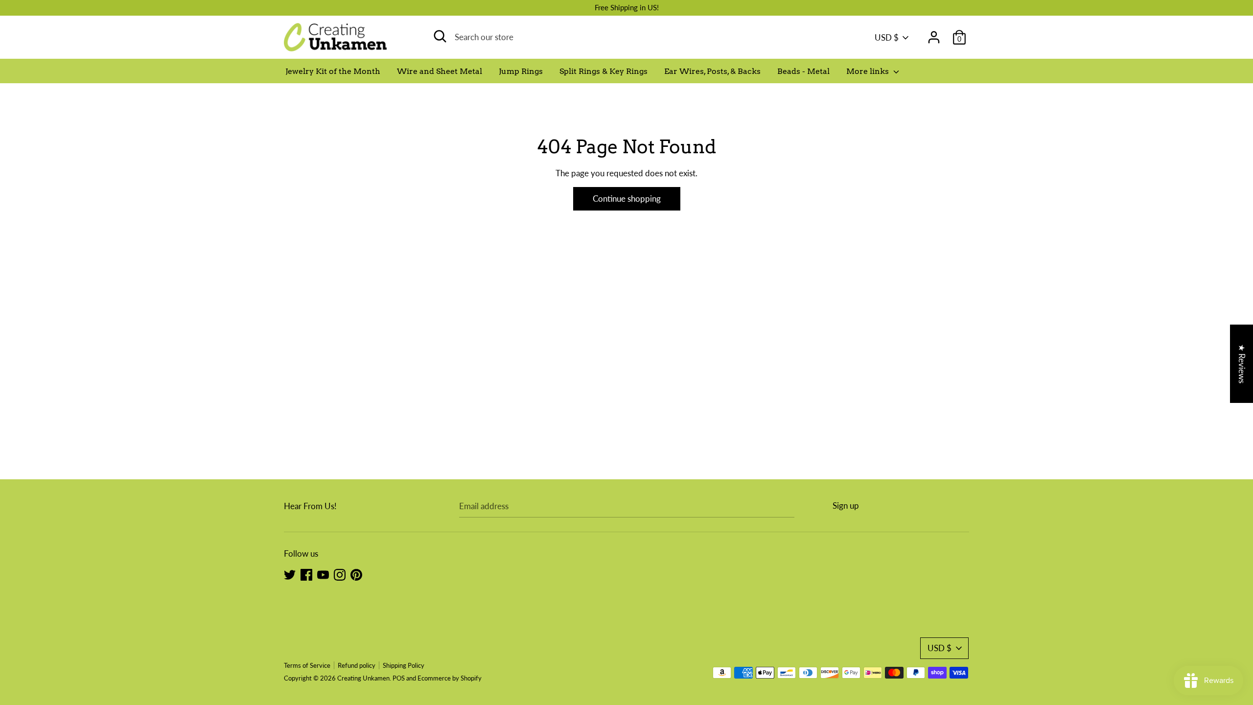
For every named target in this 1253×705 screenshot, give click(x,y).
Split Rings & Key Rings (603, 71)
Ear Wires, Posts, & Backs (712, 71)
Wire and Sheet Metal (439, 71)
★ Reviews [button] (1242, 363)
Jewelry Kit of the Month (332, 71)
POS (399, 678)
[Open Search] (440, 36)
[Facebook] (306, 574)
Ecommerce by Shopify (450, 678)
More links (868, 71)
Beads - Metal (803, 71)
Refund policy (356, 665)
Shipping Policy (403, 665)
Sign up (846, 505)
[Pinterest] (356, 574)
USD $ (887, 37)
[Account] (934, 34)
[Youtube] (323, 574)
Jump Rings (521, 71)
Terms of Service (307, 665)
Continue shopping (627, 198)
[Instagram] (340, 574)
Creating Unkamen (363, 678)
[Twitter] (290, 574)
